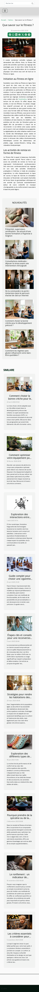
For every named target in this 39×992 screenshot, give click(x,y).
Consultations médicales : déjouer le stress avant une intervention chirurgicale (17, 263)
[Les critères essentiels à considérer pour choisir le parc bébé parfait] (19, 922)
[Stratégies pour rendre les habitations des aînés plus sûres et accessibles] (19, 682)
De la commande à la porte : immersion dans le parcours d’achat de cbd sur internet (17, 293)
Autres (10, 20)
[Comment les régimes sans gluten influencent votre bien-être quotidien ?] (19, 339)
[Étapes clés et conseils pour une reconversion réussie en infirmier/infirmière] (19, 623)
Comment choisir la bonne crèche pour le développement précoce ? (18, 323)
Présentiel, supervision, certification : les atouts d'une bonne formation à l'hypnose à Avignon (18, 232)
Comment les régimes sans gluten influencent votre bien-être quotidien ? (18, 352)
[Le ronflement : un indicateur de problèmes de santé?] (19, 862)
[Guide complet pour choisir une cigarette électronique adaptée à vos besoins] (19, 564)
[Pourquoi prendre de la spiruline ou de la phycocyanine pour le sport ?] (19, 803)
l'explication (22, 99)
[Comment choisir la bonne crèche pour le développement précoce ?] (19, 309)
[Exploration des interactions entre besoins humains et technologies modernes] (19, 502)
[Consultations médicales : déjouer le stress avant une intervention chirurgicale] (19, 249)
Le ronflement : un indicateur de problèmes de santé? (19, 877)
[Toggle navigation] (5, 11)
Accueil (3, 20)
